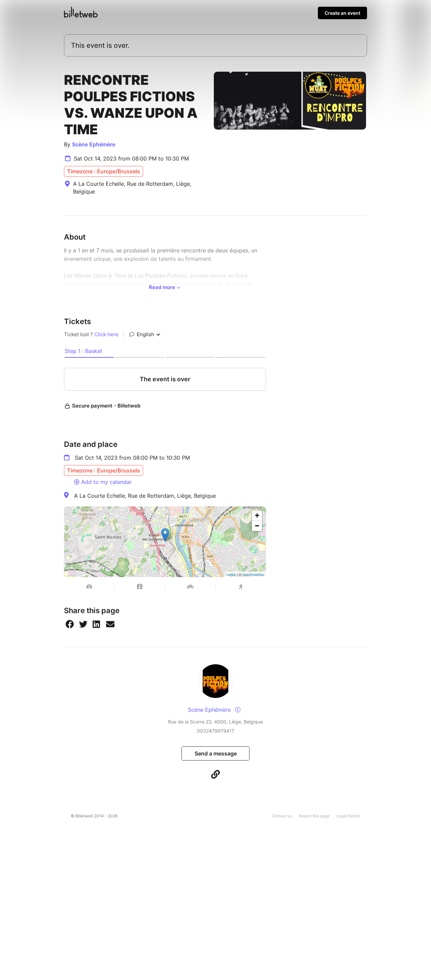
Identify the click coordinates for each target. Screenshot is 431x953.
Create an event (342, 13)
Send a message (216, 753)
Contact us (282, 815)
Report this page (314, 815)
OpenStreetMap (253, 574)
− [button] (257, 526)
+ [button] (257, 515)
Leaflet (231, 574)
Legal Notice (348, 815)
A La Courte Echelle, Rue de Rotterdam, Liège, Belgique (145, 495)
